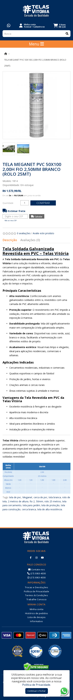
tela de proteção (50, 505)
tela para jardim (31, 505)
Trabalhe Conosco (36, 599)
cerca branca (29, 509)
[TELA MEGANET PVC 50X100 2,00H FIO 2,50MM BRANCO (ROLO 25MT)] (36, 105)
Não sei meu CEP (10, 220)
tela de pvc (15, 497)
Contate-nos (38, 569)
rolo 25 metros (52, 501)
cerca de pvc (40, 497)
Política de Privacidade (36, 591)
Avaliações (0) (30, 240)
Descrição (10, 240)
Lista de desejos (37, 617)
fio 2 (32, 501)
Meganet (27, 497)
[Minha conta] (21, 25)
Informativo (36, 621)
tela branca (55, 497)
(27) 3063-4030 (38, 573)
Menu (34, 44)
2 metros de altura (18, 501)
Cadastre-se (39, 26)
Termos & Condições (36, 595)
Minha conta (36, 609)
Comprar (43, 203)
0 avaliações (24, 233)
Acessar (28, 26)
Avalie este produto (43, 233)
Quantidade (8, 203)
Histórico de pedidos (36, 613)
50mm (39, 501)
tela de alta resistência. (49, 509)
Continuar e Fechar (37, 690)
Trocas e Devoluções (36, 587)
